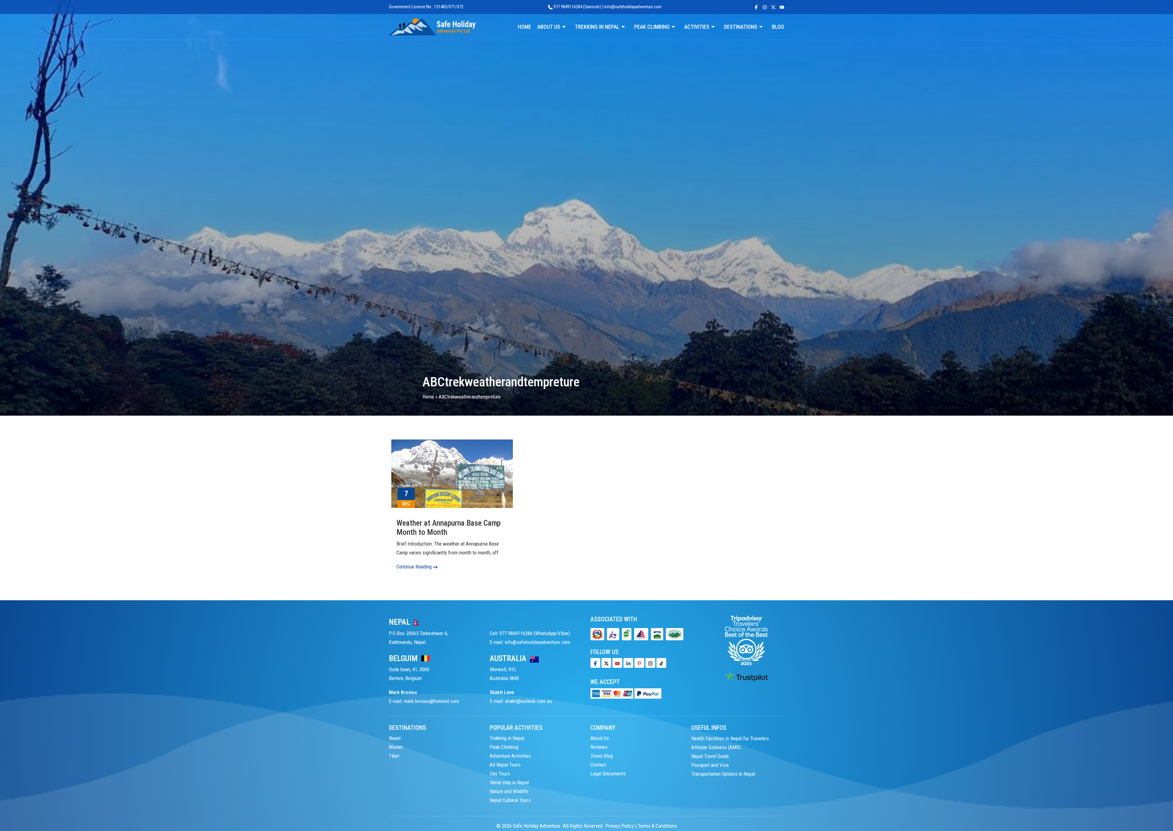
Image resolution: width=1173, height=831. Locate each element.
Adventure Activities (510, 756)
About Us (599, 738)
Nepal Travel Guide (710, 756)
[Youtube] (617, 663)
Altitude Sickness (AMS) (716, 747)
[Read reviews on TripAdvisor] (746, 640)
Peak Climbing (504, 747)
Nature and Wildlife (509, 791)
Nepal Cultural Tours (510, 800)
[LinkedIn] (628, 663)
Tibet (394, 756)
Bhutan (396, 747)
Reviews (599, 747)
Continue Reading (414, 567)
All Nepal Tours (505, 765)
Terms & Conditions (657, 826)
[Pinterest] (639, 663)
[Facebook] (595, 663)
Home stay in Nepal (509, 782)
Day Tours (500, 773)
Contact (598, 765)
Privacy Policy (619, 826)
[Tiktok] (650, 663)
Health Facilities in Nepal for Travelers (730, 738)
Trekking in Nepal (507, 738)
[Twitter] (606, 663)
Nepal (394, 738)
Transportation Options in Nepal (723, 773)
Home (428, 397)
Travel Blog (601, 756)
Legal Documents (608, 773)
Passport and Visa (710, 765)
